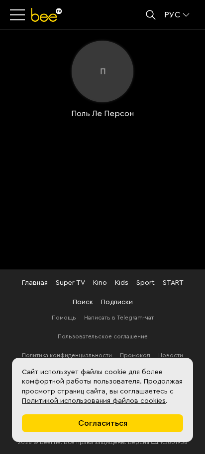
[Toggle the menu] (18, 15)
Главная (35, 282)
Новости (170, 355)
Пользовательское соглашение (103, 336)
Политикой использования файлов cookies (94, 400)
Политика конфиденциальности (67, 355)
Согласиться (102, 423)
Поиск (83, 302)
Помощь (64, 318)
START (173, 282)
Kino (100, 282)
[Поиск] (151, 15)
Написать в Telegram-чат (119, 318)
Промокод (135, 355)
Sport (145, 282)
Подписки (117, 302)
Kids (121, 282)
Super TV (70, 282)
